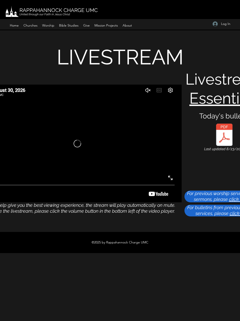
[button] (30, 25)
